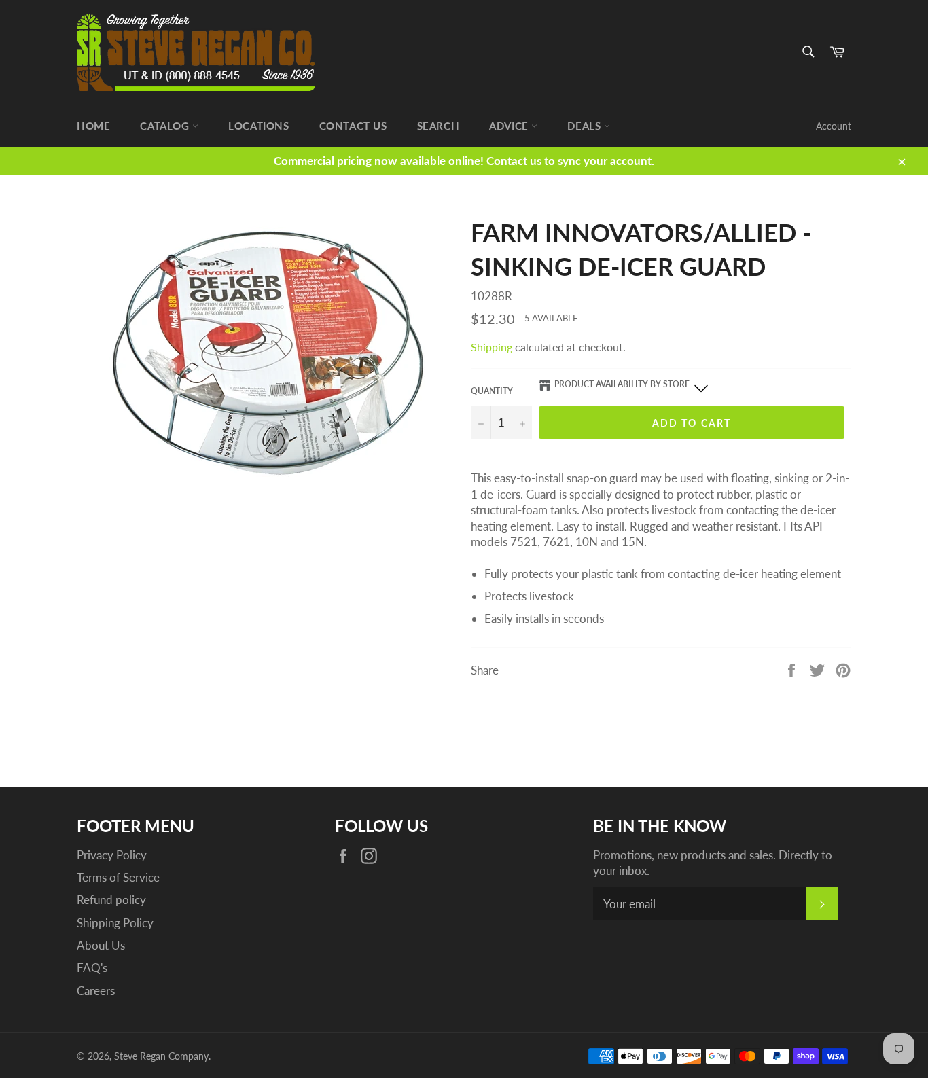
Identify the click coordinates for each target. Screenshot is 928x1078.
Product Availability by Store (622, 384)
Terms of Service (118, 877)
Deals (585, 126)
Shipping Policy (115, 923)
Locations (258, 126)
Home (93, 126)
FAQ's (92, 967)
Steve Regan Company (161, 1056)
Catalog (166, 126)
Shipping (491, 346)
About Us (101, 945)
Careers (96, 991)
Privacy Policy (112, 855)
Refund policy (111, 900)
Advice (510, 126)
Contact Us (353, 126)
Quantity (492, 391)
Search (438, 126)
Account (833, 126)
